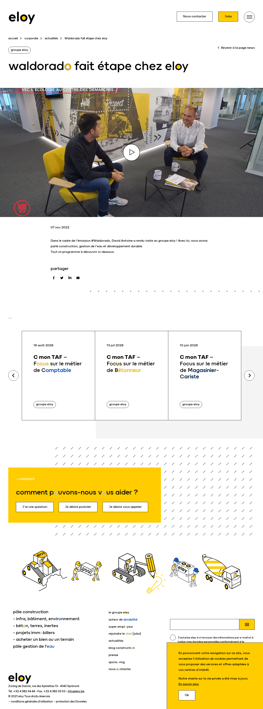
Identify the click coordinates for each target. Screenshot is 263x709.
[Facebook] (54, 278)
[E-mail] (78, 278)
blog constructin (122, 648)
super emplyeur (121, 626)
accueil (13, 38)
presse (113, 655)
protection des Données (71, 701)
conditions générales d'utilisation (32, 701)
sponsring (117, 662)
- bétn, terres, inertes (35, 625)
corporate (31, 38)
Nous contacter (194, 16)
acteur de (123, 619)
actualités (51, 38)
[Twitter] (62, 278)
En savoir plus (188, 684)
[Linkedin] (70, 278)
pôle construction (30, 611)
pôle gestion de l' (33, 646)
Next (249, 375)
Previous (13, 375)
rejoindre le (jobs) (125, 633)
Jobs (228, 16)
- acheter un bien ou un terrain (43, 639)
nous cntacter (120, 669)
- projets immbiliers (34, 632)
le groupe (119, 612)
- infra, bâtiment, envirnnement (46, 618)
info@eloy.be (76, 691)
